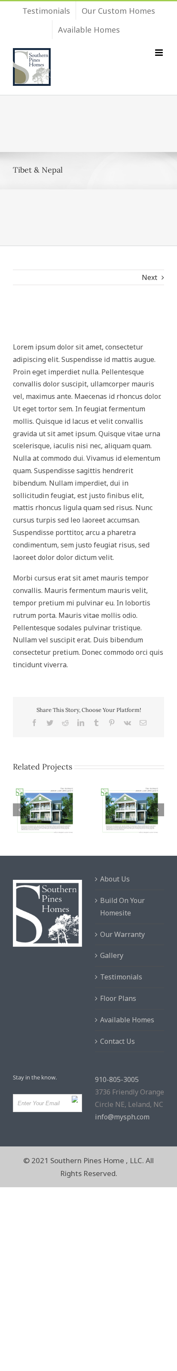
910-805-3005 (117, 1079)
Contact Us (117, 1041)
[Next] (157, 809)
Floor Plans (118, 998)
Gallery (111, 955)
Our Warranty (122, 934)
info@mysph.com (122, 1117)
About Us (115, 879)
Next (149, 277)
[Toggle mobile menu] (159, 52)
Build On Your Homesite (122, 907)
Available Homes (127, 1019)
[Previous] (19, 809)
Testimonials (121, 977)
